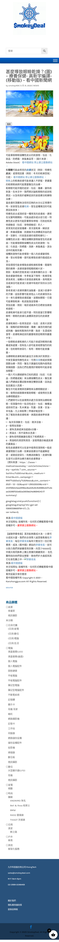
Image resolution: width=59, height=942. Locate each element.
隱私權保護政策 (15, 905)
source (9, 587)
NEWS (36, 85)
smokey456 (13, 85)
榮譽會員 (24, 541)
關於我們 (12, 900)
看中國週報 (16, 518)
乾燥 (26, 206)
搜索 (9, 124)
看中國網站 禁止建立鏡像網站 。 (30, 177)
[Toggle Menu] (55, 60)
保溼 (38, 360)
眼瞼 (8, 180)
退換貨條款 (13, 909)
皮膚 (28, 170)
